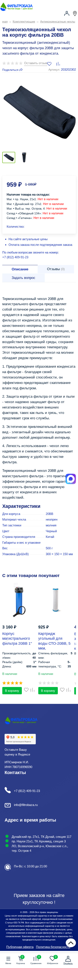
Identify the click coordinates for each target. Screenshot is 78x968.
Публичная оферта (19, 947)
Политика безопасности (53, 947)
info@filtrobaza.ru (26, 805)
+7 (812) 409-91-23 (15, 257)
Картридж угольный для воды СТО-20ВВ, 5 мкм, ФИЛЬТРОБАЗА (54, 643)
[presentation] (3, 638)
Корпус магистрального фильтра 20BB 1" (17, 639)
